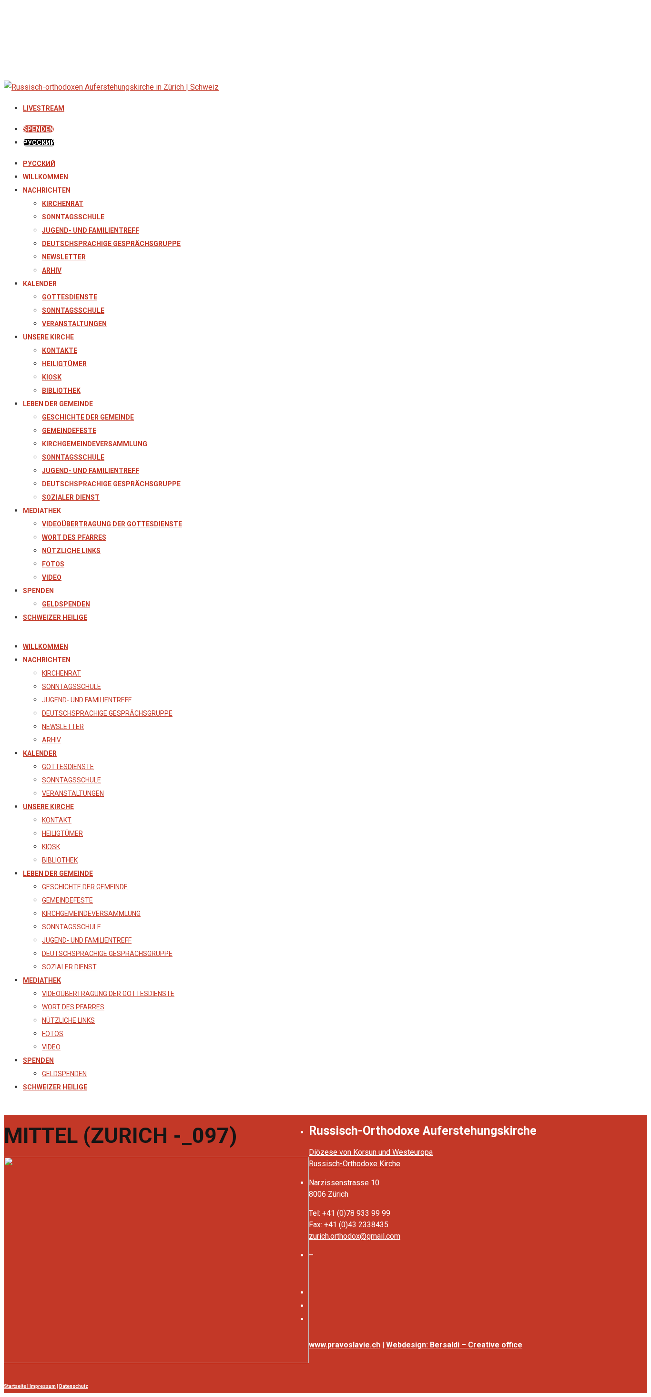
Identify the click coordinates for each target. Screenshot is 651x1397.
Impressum (43, 1386)
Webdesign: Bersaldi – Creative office (454, 1344)
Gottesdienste (69, 297)
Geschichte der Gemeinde (88, 417)
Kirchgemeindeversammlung (94, 444)
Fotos (53, 564)
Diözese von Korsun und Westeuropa (371, 1152)
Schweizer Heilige (55, 617)
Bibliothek (61, 390)
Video (51, 577)
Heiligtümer (64, 364)
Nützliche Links (71, 551)
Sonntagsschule (73, 217)
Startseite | (17, 1386)
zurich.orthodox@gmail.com (354, 1236)
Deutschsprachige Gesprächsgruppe (111, 243)
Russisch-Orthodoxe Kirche (354, 1163)
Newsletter (64, 257)
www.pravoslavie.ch (344, 1344)
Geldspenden (66, 604)
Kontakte (59, 350)
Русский (39, 163)
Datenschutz (73, 1386)
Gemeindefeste (69, 430)
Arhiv (51, 270)
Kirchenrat (62, 203)
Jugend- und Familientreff (90, 230)
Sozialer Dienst (71, 497)
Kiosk (51, 377)
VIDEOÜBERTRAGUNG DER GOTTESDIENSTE (112, 524)
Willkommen (45, 177)
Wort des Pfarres (74, 537)
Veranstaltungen (74, 324)
